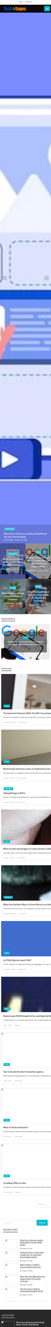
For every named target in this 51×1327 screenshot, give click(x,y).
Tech (13, 588)
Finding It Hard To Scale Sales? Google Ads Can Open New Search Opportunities (38, 562)
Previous (42, 1204)
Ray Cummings (8, 603)
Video (7, 1009)
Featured (8, 788)
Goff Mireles (32, 570)
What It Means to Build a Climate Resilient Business (13, 596)
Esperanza (17, 1025)
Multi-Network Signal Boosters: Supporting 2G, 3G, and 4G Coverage (38, 596)
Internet (8, 897)
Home (21, 2)
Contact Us (28, 2)
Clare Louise (9, 540)
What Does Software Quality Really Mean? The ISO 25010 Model (25, 535)
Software (10, 529)
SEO (38, 552)
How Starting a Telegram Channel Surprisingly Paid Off (31, 1290)
